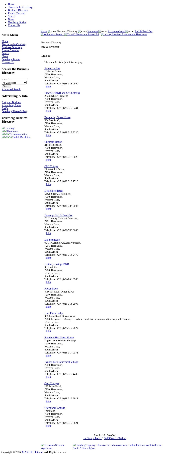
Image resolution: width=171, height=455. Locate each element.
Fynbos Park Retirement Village (61, 362)
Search (11, 16)
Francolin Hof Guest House (59, 337)
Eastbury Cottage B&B (56, 264)
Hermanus (12, 131)
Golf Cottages (51, 383)
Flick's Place (51, 288)
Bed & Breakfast (21, 137)
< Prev (96, 438)
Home (11, 4)
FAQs (5, 108)
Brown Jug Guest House (57, 117)
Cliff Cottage (51, 166)
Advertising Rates (11, 105)
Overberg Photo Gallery (14, 111)
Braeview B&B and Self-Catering (62, 92)
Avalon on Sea (52, 68)
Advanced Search (11, 89)
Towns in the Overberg (20, 7)
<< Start (87, 438)
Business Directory (18, 10)
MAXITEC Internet (32, 452)
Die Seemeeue (52, 239)
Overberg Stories (17, 22)
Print (48, 86)
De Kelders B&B (53, 190)
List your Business (11, 102)
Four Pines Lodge (53, 313)
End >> (122, 438)
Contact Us (14, 25)
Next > (114, 438)
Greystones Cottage (54, 407)
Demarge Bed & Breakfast (58, 215)
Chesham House (53, 141)
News (11, 19)
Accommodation (18, 134)
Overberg (10, 128)
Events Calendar (16, 13)
